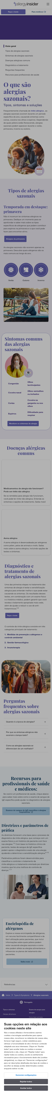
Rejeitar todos (26, 1081)
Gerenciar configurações (26, 1075)
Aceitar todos (26, 1088)
